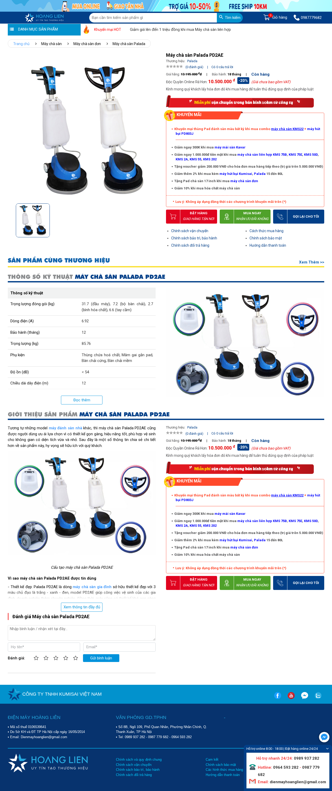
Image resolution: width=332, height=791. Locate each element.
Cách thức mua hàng (266, 231)
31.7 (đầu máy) (96, 304)
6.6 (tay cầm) (120, 310)
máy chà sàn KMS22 (287, 129)
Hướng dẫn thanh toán (268, 245)
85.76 (86, 343)
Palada (260, 174)
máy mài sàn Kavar (230, 147)
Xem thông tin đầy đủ (82, 607)
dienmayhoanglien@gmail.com (297, 782)
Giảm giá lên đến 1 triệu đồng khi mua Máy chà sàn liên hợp (166, 29)
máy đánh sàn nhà (65, 428)
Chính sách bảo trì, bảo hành (194, 238)
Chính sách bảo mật (266, 238)
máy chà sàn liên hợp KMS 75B (262, 154)
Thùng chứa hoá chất (101, 355)
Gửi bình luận (101, 658)
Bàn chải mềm (120, 360)
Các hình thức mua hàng (224, 770)
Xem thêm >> (311, 262)
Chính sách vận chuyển (189, 231)
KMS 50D (311, 154)
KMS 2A (182, 159)
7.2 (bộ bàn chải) (129, 304)
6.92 (85, 321)
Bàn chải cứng (94, 360)
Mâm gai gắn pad (137, 355)
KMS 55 (195, 159)
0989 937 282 (135, 737)
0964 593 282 (181, 737)
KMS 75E (295, 154)
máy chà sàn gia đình (92, 587)
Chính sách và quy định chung (139, 759)
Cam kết (212, 759)
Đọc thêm (81, 400)
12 (84, 332)
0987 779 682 (158, 737)
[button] (154, 219)
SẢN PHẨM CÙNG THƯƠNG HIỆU (59, 260)
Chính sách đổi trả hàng (190, 245)
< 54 (85, 372)
